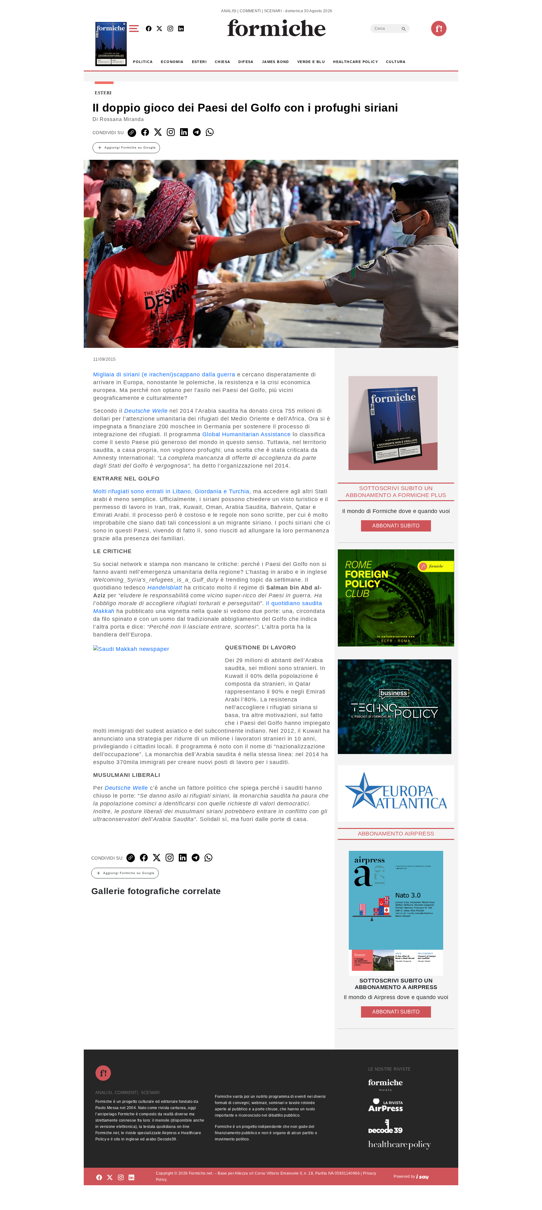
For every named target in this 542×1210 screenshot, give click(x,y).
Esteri (199, 62)
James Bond (275, 62)
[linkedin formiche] (131, 1177)
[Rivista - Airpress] (402, 1104)
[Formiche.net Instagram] (170, 29)
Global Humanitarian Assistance (246, 434)
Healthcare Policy (355, 62)
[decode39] (402, 1126)
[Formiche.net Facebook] (148, 29)
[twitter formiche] (109, 1177)
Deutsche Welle (146, 411)
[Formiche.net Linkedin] (181, 29)
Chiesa (222, 62)
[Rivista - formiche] (402, 1085)
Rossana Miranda (122, 119)
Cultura (396, 62)
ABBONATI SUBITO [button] (395, 525)
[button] (135, 44)
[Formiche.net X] (159, 29)
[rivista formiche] (396, 913)
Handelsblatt (165, 587)
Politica (143, 62)
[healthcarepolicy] (402, 1145)
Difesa (245, 62)
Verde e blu (311, 62)
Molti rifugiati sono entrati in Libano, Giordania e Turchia (171, 491)
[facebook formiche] (99, 1177)
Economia (172, 62)
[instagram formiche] (120, 1177)
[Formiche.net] (439, 28)
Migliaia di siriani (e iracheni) (133, 374)
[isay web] (422, 1176)
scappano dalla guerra (204, 374)
